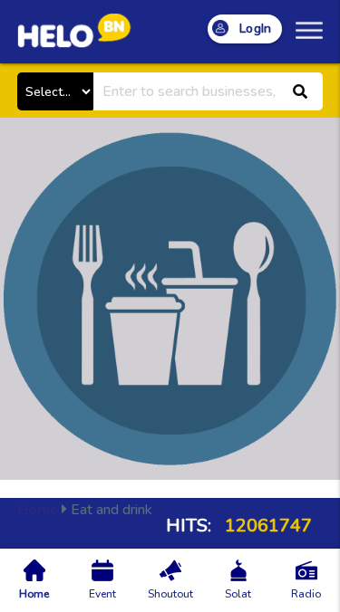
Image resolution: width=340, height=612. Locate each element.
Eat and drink (84, 510)
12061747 (266, 525)
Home (37, 510)
